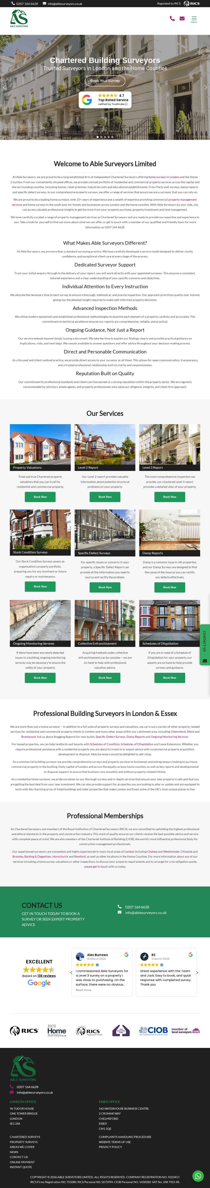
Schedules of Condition (105, 744)
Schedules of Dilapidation (137, 744)
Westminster (171, 851)
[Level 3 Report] (169, 444)
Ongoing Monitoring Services (169, 736)
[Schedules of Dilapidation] (169, 620)
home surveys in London (163, 177)
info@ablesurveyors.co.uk (65, 4)
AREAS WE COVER (22, 1147)
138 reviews (47, 976)
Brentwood (28, 736)
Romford (80, 856)
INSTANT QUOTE (21, 1167)
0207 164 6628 (27, 4)
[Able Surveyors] (19, 27)
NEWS (14, 1152)
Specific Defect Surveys (110, 736)
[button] (4, 87)
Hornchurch (60, 856)
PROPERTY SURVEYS (24, 1142)
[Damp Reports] (169, 529)
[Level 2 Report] (105, 444)
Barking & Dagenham (37, 856)
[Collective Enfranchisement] (105, 620)
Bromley (18, 856)
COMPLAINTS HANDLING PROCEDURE (125, 1137)
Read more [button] (83, 990)
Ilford (190, 731)
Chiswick (186, 851)
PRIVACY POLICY (110, 1147)
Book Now (40, 496)
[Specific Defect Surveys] (105, 529)
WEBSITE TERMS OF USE (115, 1142)
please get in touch (96, 866)
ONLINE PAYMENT (22, 1162)
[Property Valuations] (40, 444)
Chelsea (152, 851)
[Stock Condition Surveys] (40, 529)
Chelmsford (178, 731)
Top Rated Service (113, 100)
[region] (105, 87)
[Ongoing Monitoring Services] (40, 620)
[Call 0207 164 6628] (172, 19)
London (129, 851)
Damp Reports (136, 736)
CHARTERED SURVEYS (25, 1137)
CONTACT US (19, 1157)
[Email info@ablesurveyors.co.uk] (182, 19)
